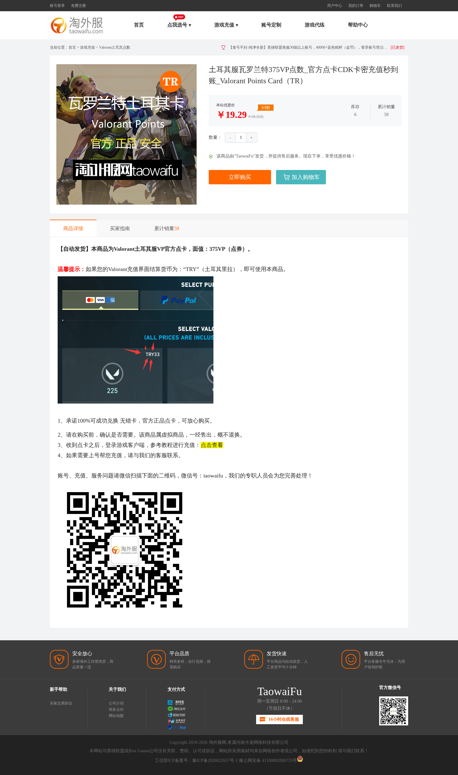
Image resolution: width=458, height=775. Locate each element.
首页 (139, 24)
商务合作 (116, 709)
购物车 (375, 5)
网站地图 (116, 716)
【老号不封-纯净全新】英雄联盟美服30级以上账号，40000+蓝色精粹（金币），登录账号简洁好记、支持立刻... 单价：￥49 (310, 47)
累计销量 (166, 228)
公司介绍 (116, 703)
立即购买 (240, 177)
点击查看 (212, 445)
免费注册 (78, 5)
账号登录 (57, 5)
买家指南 (120, 228)
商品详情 (73, 228)
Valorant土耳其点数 (114, 47)
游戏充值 (87, 47)
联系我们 (394, 5)
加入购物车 (306, 177)
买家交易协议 (61, 703)
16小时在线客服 (284, 719)
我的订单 (355, 5)
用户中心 (334, 5)
